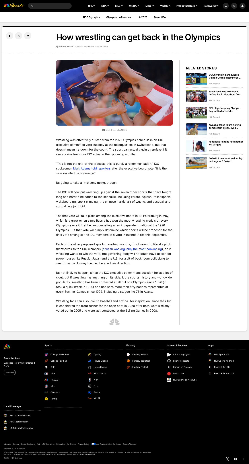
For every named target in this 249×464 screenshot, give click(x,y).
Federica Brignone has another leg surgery (226, 143)
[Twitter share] (18, 35)
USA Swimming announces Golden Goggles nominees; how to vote (224, 76)
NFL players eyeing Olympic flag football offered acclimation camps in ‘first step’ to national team (224, 109)
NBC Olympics (91, 17)
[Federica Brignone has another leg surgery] (196, 146)
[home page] (14, 6)
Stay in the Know (12, 358)
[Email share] (27, 35)
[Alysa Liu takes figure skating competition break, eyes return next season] (196, 129)
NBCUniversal (19, 449)
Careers (16, 444)
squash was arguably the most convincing (132, 249)
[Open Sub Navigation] (94, 6)
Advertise (7, 444)
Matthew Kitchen (66, 47)
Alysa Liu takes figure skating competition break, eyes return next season (225, 126)
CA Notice (117, 444)
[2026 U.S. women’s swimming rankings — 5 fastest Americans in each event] (196, 163)
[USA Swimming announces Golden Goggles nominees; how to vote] (196, 79)
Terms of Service (129, 444)
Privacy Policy (83, 444)
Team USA (160, 17)
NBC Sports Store (49, 444)
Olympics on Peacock (118, 17)
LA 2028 (142, 17)
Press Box (61, 444)
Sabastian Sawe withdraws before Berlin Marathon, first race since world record (224, 93)
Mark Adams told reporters (92, 168)
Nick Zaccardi (214, 84)
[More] (226, 6)
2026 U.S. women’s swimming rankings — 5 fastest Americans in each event (226, 160)
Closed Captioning (28, 444)
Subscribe (9, 372)
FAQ (38, 444)
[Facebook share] (9, 35)
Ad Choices (71, 444)
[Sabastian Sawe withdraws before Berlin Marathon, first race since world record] (196, 96)
